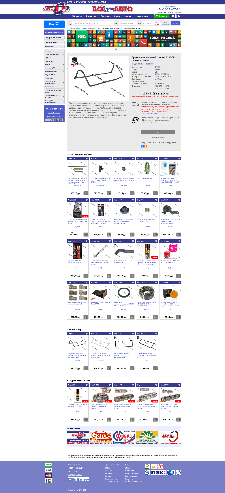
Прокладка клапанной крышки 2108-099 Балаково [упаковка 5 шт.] (77, 355)
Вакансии (108, 473)
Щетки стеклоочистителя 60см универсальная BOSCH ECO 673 (100, 262)
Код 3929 (71, 241)
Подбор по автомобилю (53, 38)
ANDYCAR (147, 309)
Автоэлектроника (51, 71)
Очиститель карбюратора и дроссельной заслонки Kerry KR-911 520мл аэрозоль (146, 262)
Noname (124, 185)
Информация (142, 16)
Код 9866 (140, 200)
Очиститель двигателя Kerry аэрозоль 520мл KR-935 (77, 405)
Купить (85, 193)
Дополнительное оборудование (50, 82)
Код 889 (71, 333)
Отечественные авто (52, 54)
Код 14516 (95, 385)
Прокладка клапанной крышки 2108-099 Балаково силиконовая (100, 355)
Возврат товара (131, 476)
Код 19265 (141, 282)
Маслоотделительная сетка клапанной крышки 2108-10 (77, 303)
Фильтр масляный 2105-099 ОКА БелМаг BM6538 (170, 262)
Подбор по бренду (51, 42)
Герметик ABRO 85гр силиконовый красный (75, 262)
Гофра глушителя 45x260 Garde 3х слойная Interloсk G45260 (146, 406)
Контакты (108, 476)
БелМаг (170, 268)
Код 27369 (118, 241)
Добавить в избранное (144, 64)
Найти (175, 23)
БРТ (156, 72)
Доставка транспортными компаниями (163, 469)
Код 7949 (71, 385)
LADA (170, 185)
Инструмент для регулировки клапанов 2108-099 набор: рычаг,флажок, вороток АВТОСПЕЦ (78, 180)
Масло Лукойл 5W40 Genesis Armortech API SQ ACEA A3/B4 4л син (78, 221)
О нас (127, 465)
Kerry (147, 268)
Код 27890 (118, 282)
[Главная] (56, 8)
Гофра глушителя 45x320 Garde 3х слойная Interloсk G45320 (169, 406)
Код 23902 (72, 200)
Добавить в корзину (158, 132)
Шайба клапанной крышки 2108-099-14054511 (146, 220)
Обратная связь (131, 473)
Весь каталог (49, 46)
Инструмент (49, 87)
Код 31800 (165, 241)
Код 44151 (95, 241)
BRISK (101, 227)
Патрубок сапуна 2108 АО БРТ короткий (123, 262)
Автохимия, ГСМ (50, 68)
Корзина (163, 16)
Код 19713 (118, 385)
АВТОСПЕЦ (77, 185)
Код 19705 (165, 385)
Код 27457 (118, 333)
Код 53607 (141, 241)
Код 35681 (72, 282)
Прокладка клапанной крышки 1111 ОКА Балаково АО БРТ (146, 355)
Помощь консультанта (54, 32)
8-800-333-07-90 (169, 9)
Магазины (77, 16)
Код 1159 (164, 200)
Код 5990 (94, 282)
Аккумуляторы (50, 75)
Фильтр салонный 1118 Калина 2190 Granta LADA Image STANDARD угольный (170, 180)
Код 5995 (71, 158)
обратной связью (54, 120)
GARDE (100, 309)
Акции (127, 468)
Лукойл (77, 227)
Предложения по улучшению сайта (111, 480)
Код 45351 (95, 200)
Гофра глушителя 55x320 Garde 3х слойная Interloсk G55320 (123, 406)
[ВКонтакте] (142, 146)
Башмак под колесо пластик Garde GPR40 (100, 303)
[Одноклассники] (145, 146)
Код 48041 (165, 158)
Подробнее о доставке (149, 113)
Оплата (117, 16)
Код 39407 (165, 282)
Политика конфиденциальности (133, 480)
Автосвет (48, 64)
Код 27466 (118, 200)
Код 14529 (141, 385)
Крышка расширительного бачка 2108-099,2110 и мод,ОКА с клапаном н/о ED (170, 304)
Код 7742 (94, 333)
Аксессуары (49, 78)
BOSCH (100, 268)
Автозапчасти (49, 61)
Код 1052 (140, 158)
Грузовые (48, 58)
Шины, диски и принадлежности (50, 102)
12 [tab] (146, 48)
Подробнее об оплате (149, 122)
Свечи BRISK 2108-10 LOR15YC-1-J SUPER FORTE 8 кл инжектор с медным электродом (100, 222)
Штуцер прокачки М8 (144, 178)
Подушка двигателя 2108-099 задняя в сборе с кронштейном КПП (170, 221)
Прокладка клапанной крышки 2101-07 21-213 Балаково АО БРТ (122, 355)
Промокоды (130, 470)
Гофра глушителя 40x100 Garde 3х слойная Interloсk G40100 (99, 406)
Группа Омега (100, 185)
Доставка (105, 16)
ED (170, 309)
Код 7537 (94, 158)
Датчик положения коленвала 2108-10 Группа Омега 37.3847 (101, 180)
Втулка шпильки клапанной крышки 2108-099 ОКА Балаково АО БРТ (123, 221)
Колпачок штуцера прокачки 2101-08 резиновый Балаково (124, 179)
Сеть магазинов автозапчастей (86, 2)
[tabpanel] (124, 31)
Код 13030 (118, 158)
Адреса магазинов (112, 465)
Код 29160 (141, 333)
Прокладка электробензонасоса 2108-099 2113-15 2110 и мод (124, 304)
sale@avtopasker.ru (54, 113)
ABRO (77, 268)
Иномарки (48, 51)
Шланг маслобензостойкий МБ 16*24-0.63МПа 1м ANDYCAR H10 (146, 304)
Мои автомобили (166, 23)
